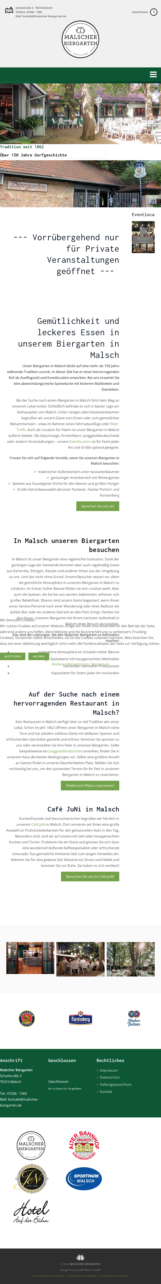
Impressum (100, 664)
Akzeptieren (13, 656)
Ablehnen (39, 656)
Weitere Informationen (70, 664)
